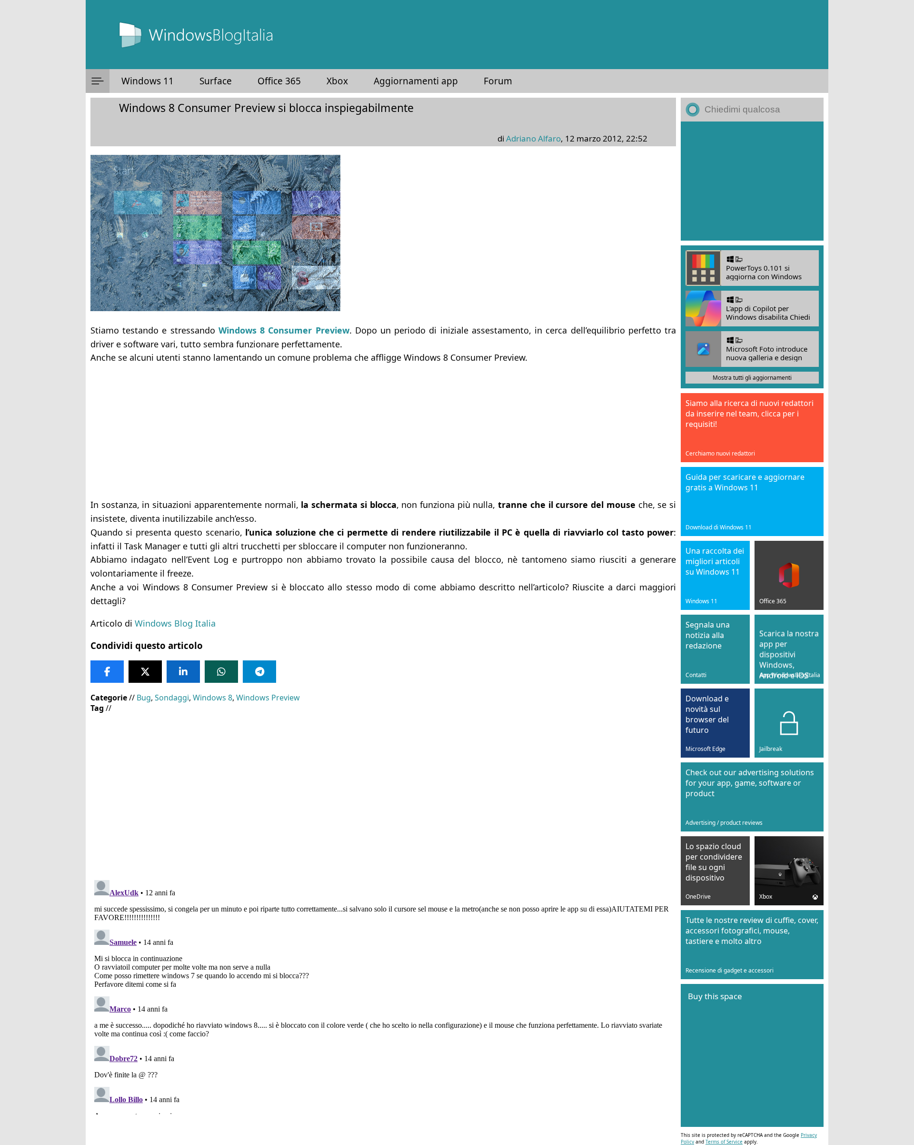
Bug (144, 697)
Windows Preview (268, 697)
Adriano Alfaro (533, 138)
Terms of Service (724, 1141)
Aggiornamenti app (416, 81)
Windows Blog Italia (175, 623)
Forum (498, 81)
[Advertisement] (376, 431)
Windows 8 (212, 697)
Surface (215, 81)
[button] (97, 81)
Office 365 (279, 81)
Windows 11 (147, 81)
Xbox (337, 81)
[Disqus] (383, 995)
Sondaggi (172, 697)
